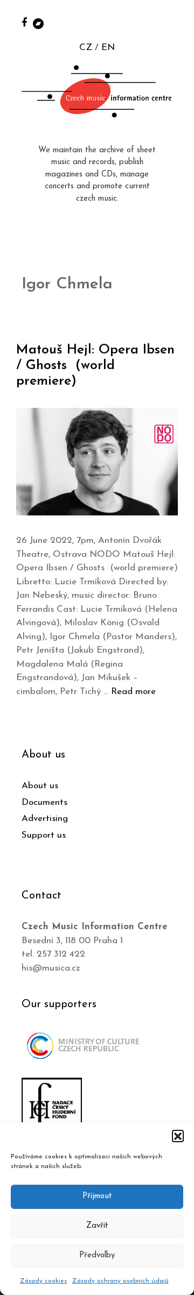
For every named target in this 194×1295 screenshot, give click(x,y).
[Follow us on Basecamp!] (38, 22)
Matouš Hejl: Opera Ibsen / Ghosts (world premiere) (95, 365)
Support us (44, 835)
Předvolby (97, 1255)
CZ (85, 47)
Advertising (45, 818)
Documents (44, 802)
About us (40, 785)
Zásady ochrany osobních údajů (120, 1281)
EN (108, 47)
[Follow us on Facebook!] (24, 21)
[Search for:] (174, 22)
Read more (133, 691)
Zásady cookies (43, 1281)
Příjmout (97, 1196)
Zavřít (97, 1226)
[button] (177, 1135)
